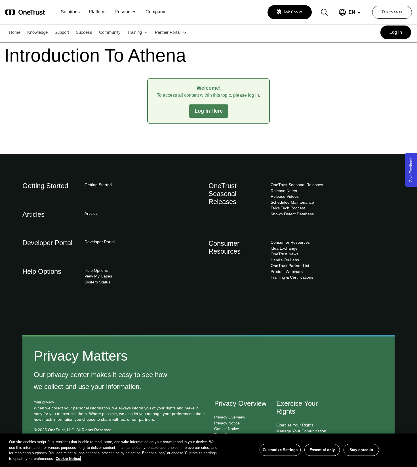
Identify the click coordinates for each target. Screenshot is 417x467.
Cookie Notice (68, 458)
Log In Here (209, 111)
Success (84, 32)
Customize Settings (280, 450)
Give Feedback (411, 169)
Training (134, 32)
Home (14, 32)
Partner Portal (167, 32)
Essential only (322, 450)
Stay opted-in (361, 450)
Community (110, 32)
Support (61, 32)
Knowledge (37, 32)
